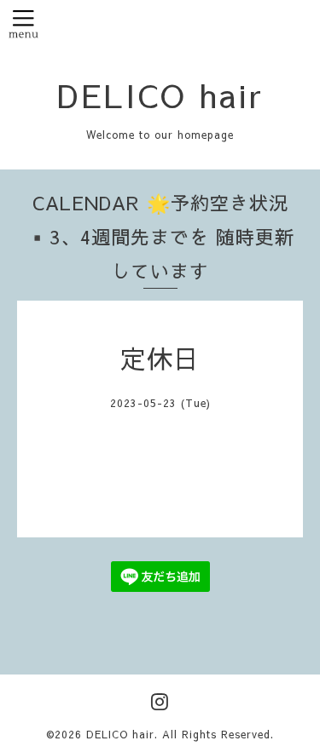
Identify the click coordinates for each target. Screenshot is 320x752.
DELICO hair (160, 94)
